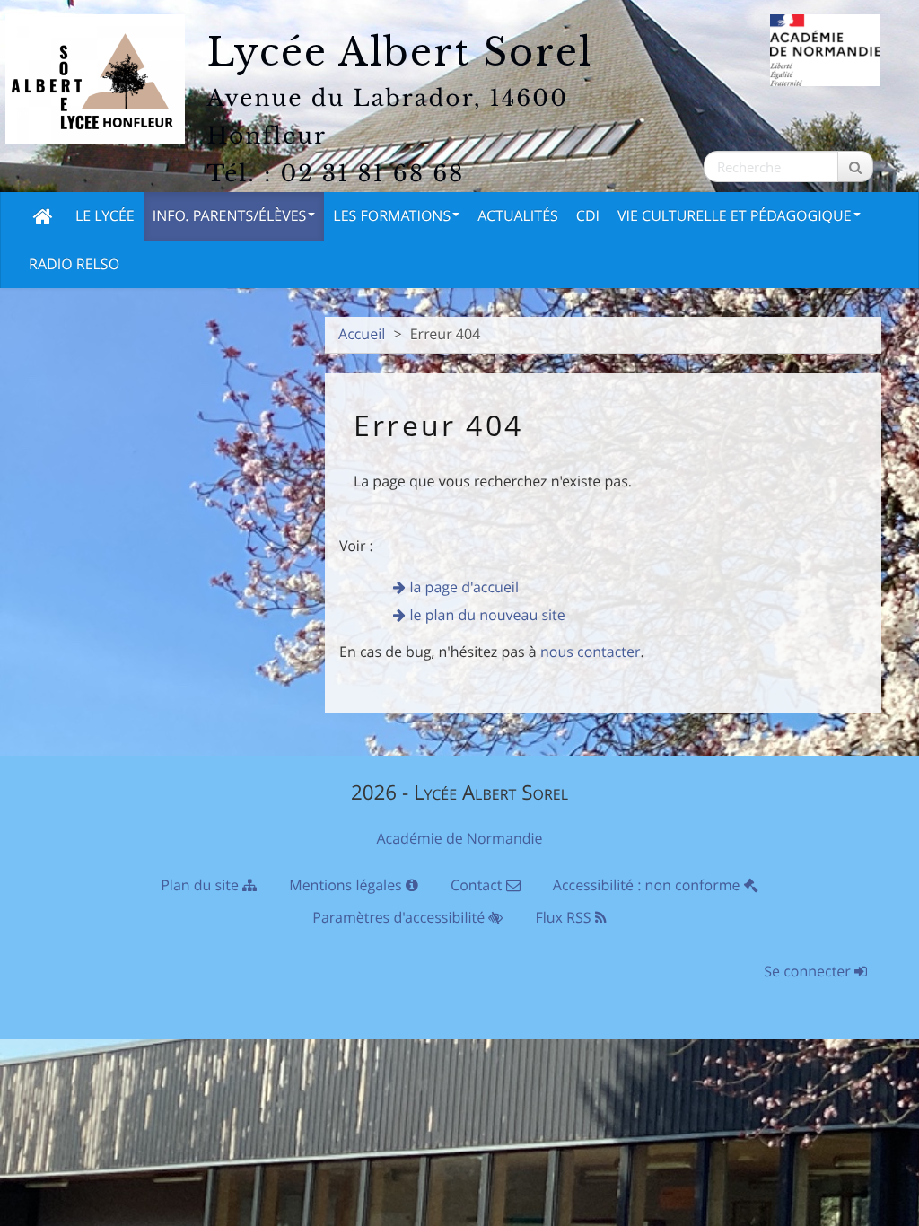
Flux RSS (564, 917)
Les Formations (392, 215)
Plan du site (201, 885)
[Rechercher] (855, 166)
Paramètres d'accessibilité (400, 917)
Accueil (361, 334)
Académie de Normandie (459, 838)
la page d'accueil (464, 587)
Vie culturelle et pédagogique (734, 215)
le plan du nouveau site (487, 615)
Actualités (517, 215)
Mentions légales (347, 885)
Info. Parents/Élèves (230, 215)
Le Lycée (105, 215)
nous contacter (590, 651)
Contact (478, 885)
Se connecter (809, 971)
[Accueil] (43, 216)
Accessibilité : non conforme (648, 885)
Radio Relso (74, 264)
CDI (588, 215)
